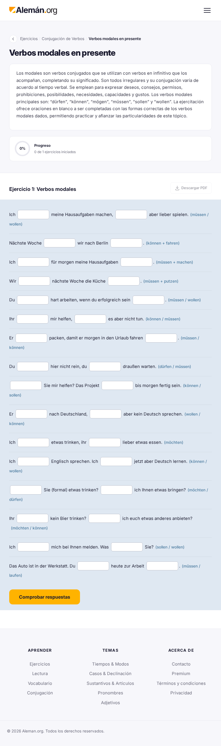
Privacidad (181, 693)
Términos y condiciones (181, 683)
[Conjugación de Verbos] (13, 39)
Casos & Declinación (110, 673)
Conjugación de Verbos (63, 38)
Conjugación (40, 693)
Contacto (181, 664)
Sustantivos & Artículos (110, 683)
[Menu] (207, 10)
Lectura (40, 673)
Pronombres (110, 693)
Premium (181, 673)
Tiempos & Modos (110, 664)
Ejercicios (29, 38)
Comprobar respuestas (44, 597)
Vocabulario (40, 683)
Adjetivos (110, 702)
